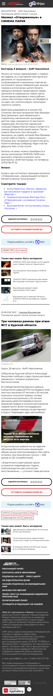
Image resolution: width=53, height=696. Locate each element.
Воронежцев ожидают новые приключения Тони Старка (25, 289)
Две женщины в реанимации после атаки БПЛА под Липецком (30, 531)
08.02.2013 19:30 (8, 11)
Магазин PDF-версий (14, 590)
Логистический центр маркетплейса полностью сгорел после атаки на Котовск (31, 539)
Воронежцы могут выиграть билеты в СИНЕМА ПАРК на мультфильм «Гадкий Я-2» (30, 299)
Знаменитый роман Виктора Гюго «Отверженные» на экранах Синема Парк (24, 200)
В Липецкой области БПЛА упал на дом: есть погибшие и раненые (30, 548)
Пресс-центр (33, 576)
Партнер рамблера (39, 683)
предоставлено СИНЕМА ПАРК (23, 64)
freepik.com (7, 364)
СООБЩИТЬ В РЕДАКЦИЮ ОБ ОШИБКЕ (22, 604)
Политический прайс (15, 600)
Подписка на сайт (13, 576)
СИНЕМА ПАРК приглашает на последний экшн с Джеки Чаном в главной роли (31, 263)
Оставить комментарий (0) (26, 229)
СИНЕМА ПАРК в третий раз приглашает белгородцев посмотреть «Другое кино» (30, 280)
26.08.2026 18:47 (8, 312)
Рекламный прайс (13, 569)
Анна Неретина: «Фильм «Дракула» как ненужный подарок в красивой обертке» (25, 192)
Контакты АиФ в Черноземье (19, 572)
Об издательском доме (16, 580)
